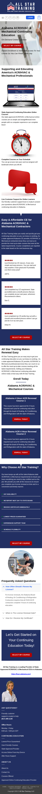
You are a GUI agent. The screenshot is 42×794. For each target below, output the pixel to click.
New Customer (15, 788)
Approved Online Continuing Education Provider (19, 780)
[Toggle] (4, 586)
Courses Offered (7, 776)
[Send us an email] (14, 17)
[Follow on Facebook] (6, 17)
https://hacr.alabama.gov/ (21, 674)
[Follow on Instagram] (10, 17)
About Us (5, 768)
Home (4, 786)
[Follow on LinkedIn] (17, 17)
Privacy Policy (27, 788)
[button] (3, 17)
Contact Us (6, 772)
